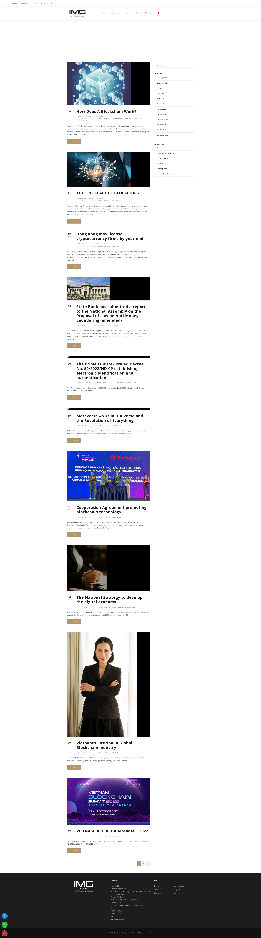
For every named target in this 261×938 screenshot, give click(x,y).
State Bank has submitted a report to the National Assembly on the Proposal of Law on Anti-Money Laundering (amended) (111, 313)
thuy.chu (99, 116)
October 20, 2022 (85, 753)
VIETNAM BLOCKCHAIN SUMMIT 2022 (112, 830)
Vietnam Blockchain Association (167, 174)
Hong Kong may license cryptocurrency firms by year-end (109, 236)
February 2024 (162, 78)
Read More (74, 141)
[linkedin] (247, 3)
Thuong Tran (99, 244)
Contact (126, 13)
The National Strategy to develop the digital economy (109, 599)
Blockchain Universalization (98, 119)
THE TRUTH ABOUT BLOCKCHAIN (108, 192)
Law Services (115, 13)
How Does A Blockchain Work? (106, 111)
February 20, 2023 (85, 383)
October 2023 (161, 88)
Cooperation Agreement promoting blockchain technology (111, 510)
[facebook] (244, 3)
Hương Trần (99, 325)
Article (82, 119)
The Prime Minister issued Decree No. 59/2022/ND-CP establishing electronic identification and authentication (110, 370)
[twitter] (250, 3)
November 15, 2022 (85, 426)
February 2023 (162, 109)
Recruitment (149, 13)
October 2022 (161, 130)
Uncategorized (117, 119)
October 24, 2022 (85, 607)
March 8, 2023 (84, 325)
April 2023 (160, 99)
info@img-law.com (40, 3)
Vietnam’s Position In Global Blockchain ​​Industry (104, 745)
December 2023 (162, 83)
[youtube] (253, 3)
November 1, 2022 (85, 517)
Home (104, 13)
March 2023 (161, 104)
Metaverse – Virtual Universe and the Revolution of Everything (109, 418)
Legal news (137, 13)
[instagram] (256, 3)
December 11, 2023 (85, 198)
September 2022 (162, 135)
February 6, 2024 (85, 116)
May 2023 (160, 93)
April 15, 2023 (84, 244)
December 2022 (162, 119)
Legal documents (119, 383)
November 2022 (162, 125)
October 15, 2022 (85, 836)
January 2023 (161, 114)
